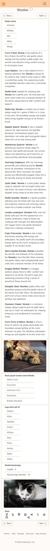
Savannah (11, 385)
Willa (9, 438)
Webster (10, 422)
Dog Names (41, 533)
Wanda (10, 448)
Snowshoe (11, 395)
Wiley (9, 443)
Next (41, 15)
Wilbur (10, 427)
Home (6, 533)
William (10, 432)
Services (29, 533)
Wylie (9, 416)
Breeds (20, 533)
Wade (9, 454)
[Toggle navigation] (44, 3)
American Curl (13, 390)
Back (9, 15)
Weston (10, 411)
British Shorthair (14, 401)
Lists (13, 533)
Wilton (10, 459)
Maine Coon (12, 379)
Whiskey (10, 25)
